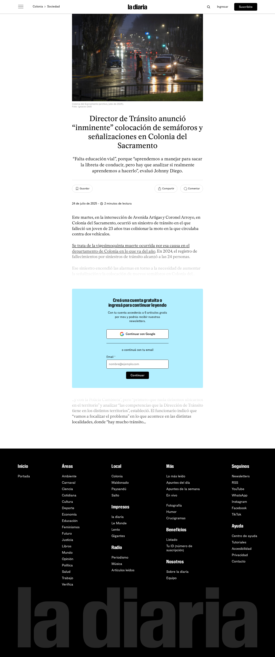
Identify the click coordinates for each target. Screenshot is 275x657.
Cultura (67, 502)
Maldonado (120, 483)
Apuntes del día (178, 483)
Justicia (67, 540)
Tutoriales (239, 542)
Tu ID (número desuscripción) (179, 548)
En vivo (171, 495)
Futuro (67, 533)
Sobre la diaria (177, 572)
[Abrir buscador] (208, 6)
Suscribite (246, 7)
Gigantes (118, 536)
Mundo (67, 553)
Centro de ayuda (244, 536)
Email (110, 357)
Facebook (239, 508)
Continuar (137, 375)
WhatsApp (239, 495)
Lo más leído (175, 476)
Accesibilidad (242, 549)
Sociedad (53, 6)
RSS (235, 483)
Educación (70, 521)
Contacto (238, 561)
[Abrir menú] (21, 7)
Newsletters (241, 476)
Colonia (38, 6)
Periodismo (119, 557)
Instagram (239, 502)
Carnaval (68, 483)
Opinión (67, 559)
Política (67, 565)
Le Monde (119, 523)
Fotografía (174, 505)
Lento (115, 530)
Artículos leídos (122, 570)
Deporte (68, 508)
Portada (24, 476)
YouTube (238, 489)
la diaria (117, 517)
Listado (171, 540)
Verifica (67, 584)
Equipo (171, 578)
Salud (66, 572)
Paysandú (118, 489)
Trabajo (67, 578)
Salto (115, 495)
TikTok (236, 514)
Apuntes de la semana (183, 489)
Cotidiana (69, 495)
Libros (66, 546)
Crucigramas (175, 518)
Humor (171, 512)
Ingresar (222, 6)
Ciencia (67, 489)
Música (116, 564)
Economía (69, 514)
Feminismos (71, 527)
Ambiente (69, 476)
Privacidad (240, 555)
